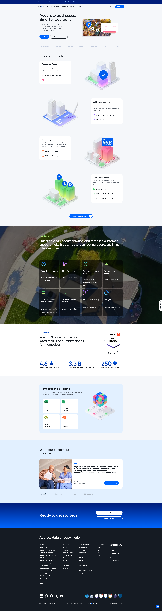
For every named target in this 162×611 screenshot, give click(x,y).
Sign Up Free (119, 6)
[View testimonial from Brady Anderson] (58, 494)
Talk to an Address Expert (59, 37)
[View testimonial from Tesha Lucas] (42, 494)
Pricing (79, 6)
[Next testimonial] (121, 494)
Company (72, 6)
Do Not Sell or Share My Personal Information (80, 603)
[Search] (101, 6)
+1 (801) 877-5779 (114, 560)
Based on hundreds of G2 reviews (49, 367)
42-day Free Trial (109, 518)
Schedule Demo (109, 513)
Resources (64, 6)
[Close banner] (124, 1)
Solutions (56, 6)
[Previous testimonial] (117, 494)
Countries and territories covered (110, 367)
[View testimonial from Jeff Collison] (73, 494)
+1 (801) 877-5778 (114, 553)
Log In (111, 6)
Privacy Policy (67, 603)
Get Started (44, 37)
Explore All (113, 353)
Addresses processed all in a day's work (80, 367)
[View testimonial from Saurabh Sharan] (88, 494)
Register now (81, 2)
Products (49, 6)
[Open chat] (157, 606)
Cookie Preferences (97, 603)
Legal (61, 603)
